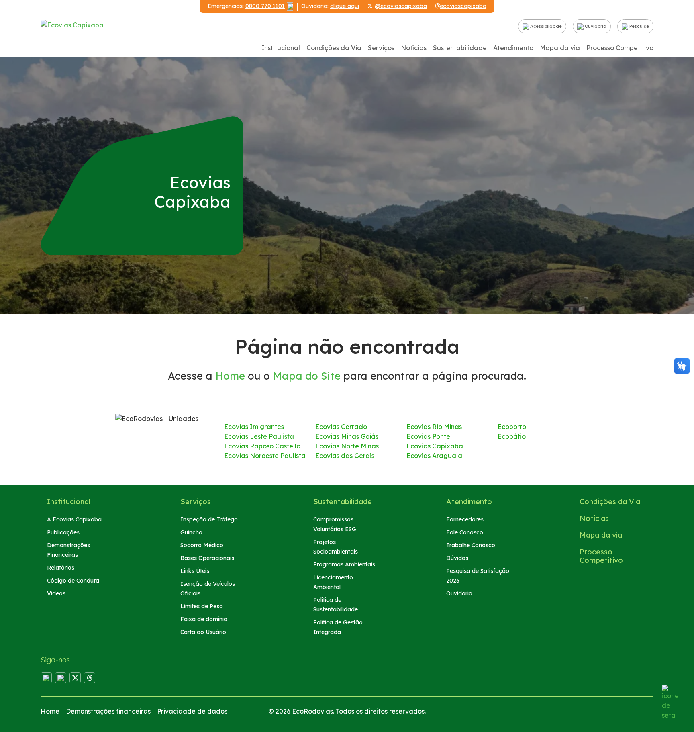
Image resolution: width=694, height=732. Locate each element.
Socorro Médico (201, 545)
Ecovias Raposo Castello (262, 446)
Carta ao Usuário (203, 632)
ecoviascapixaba (463, 6)
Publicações (63, 532)
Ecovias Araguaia (434, 456)
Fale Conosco (464, 532)
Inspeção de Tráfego (209, 519)
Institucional (280, 48)
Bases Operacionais (207, 558)
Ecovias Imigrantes (254, 427)
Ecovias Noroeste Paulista (265, 456)
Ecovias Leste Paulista (259, 436)
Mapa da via (560, 48)
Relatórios (60, 567)
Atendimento (513, 48)
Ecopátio (512, 436)
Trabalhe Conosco (470, 545)
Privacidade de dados (192, 711)
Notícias (414, 48)
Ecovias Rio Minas (434, 427)
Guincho (191, 532)
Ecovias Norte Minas (347, 446)
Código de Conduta (73, 580)
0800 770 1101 (265, 6)
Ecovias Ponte (428, 436)
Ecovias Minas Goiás (346, 436)
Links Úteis (194, 571)
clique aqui (344, 6)
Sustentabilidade (460, 48)
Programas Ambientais (344, 564)
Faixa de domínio (203, 619)
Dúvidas (457, 558)
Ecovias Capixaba (434, 446)
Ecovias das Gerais (344, 456)
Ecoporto (512, 427)
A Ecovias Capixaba (74, 519)
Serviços (381, 48)
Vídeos (56, 593)
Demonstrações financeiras (108, 711)
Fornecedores (465, 519)
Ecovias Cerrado (341, 427)
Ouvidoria (595, 26)
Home (230, 375)
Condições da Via (333, 48)
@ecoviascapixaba (401, 6)
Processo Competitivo (619, 48)
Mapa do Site (307, 375)
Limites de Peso (201, 606)
